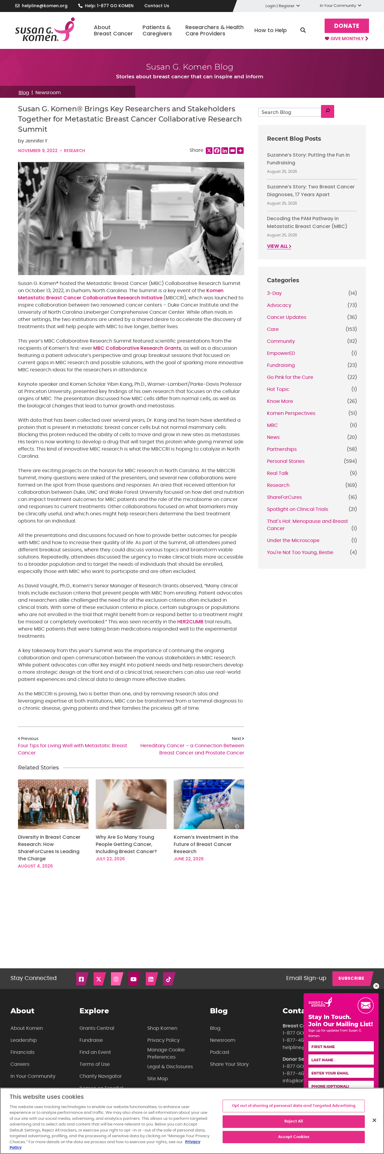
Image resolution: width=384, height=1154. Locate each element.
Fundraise (91, 1040)
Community (281, 341)
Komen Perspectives (291, 413)
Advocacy (279, 305)
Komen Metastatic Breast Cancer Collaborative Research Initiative (121, 294)
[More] (240, 150)
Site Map (157, 1078)
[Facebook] (217, 150)
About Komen (26, 1028)
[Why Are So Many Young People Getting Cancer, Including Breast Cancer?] (131, 804)
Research (74, 151)
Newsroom (48, 92)
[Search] (327, 111)
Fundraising (281, 365)
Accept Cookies (294, 1137)
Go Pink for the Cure (290, 377)
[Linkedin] (224, 150)
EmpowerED (281, 353)
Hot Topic (278, 389)
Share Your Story (229, 1064)
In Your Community (33, 1076)
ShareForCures (284, 497)
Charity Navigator (101, 1076)
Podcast (220, 1052)
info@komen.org (302, 1080)
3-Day (274, 293)
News (273, 437)
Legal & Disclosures (170, 1066)
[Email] (232, 150)
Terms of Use (95, 1064)
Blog (24, 92)
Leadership (23, 1040)
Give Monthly (348, 39)
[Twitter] (100, 978)
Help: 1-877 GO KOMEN (109, 6)
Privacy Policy (163, 1040)
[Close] (374, 1120)
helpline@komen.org (45, 6)
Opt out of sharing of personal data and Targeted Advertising (294, 1106)
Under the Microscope (293, 540)
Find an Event (95, 1052)
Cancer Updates (286, 317)
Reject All (293, 1121)
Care (273, 329)
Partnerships (282, 449)
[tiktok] (169, 978)
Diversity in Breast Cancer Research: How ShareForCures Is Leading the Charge (49, 848)
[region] (192, 1121)
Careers (19, 1064)
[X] (209, 150)
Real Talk (277, 473)
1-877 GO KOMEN (302, 1033)
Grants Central (97, 1028)
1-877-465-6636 (302, 1040)
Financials (22, 1052)
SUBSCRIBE (351, 978)
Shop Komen (162, 1028)
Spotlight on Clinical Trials (297, 509)
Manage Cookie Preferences (166, 1054)
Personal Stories (285, 461)
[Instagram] (117, 978)
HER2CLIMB (190, 621)
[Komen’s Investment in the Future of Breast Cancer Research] (209, 804)
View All (278, 246)
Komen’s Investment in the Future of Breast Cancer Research (206, 844)
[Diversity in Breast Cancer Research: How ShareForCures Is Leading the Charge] (53, 804)
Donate (346, 26)
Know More (280, 401)
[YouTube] (135, 978)
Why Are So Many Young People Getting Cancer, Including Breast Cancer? (127, 844)
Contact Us (156, 6)
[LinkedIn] (152, 978)
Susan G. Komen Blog (189, 67)
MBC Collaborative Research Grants (137, 348)
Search (303, 30)
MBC (272, 425)
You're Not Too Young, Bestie (300, 552)
